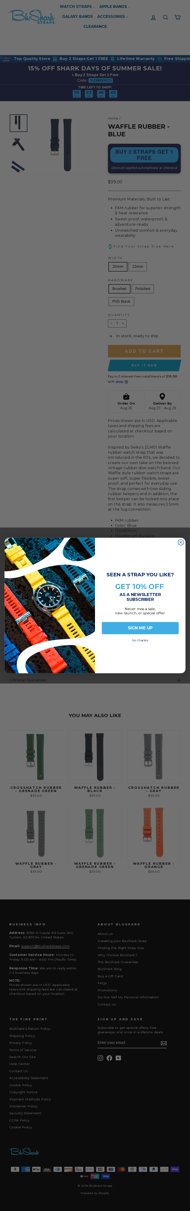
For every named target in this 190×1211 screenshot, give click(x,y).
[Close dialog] (181, 542)
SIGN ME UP (140, 628)
